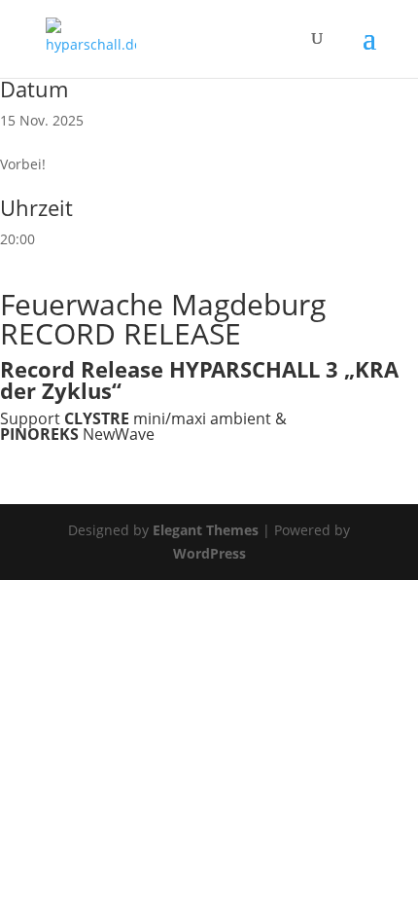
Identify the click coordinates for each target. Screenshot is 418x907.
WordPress (209, 553)
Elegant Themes (206, 530)
